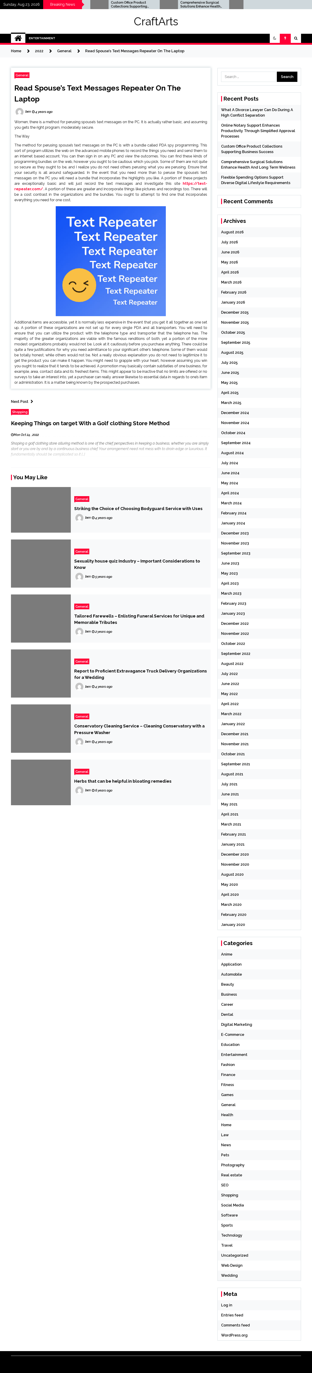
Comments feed (235, 1325)
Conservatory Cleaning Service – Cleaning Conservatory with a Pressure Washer (139, 729)
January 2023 (233, 613)
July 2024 (229, 463)
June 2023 (230, 563)
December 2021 (235, 734)
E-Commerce (232, 1034)
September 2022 (235, 653)
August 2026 (232, 232)
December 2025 (235, 312)
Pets (225, 1155)
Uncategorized (234, 1255)
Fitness (227, 1085)
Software (229, 1215)
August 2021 (232, 774)
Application (231, 964)
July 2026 (229, 242)
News (226, 1145)
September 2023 (235, 553)
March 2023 (231, 593)
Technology (231, 1235)
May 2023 (229, 573)
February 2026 (233, 292)
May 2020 (229, 884)
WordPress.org (234, 1335)
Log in (226, 1305)
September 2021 (235, 764)
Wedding (229, 1275)
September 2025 (235, 342)
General (22, 75)
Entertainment (42, 38)
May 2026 (229, 262)
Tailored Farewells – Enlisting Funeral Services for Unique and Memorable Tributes (139, 619)
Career (227, 1004)
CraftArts (156, 21)
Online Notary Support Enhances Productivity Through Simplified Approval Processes (258, 130)
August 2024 (232, 453)
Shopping (20, 412)
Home (226, 1125)
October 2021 (233, 754)
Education (230, 1044)
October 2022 (233, 643)
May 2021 (229, 804)
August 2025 (232, 352)
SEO (224, 1185)
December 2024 (235, 413)
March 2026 (231, 282)
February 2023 (233, 603)
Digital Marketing (236, 1024)
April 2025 (229, 393)
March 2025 (231, 403)
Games (227, 1095)
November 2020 (235, 864)
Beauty (227, 984)
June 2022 (230, 684)
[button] (275, 38)
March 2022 (231, 714)
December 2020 (235, 854)
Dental (227, 1014)
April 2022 (230, 704)
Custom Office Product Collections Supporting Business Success (102, 4)
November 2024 (235, 423)
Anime (226, 954)
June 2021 (230, 794)
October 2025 (233, 332)
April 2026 (230, 272)
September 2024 (236, 443)
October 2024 (233, 433)
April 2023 (230, 583)
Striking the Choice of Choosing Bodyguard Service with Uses (138, 508)
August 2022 (232, 664)
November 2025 (235, 322)
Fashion (228, 1065)
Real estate (231, 1175)
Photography (233, 1165)
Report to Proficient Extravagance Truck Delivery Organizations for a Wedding (140, 674)
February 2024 (233, 513)
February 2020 (233, 914)
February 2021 (233, 834)
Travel (227, 1245)
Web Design (232, 1265)
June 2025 (230, 372)
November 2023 (235, 543)
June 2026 (230, 252)
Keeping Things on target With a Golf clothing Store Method (90, 423)
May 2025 (229, 382)
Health (227, 1115)
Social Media (232, 1205)
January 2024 (233, 523)
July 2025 (229, 362)
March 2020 (231, 904)
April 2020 (230, 894)
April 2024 (230, 493)
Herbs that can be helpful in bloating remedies (123, 781)
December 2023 (235, 533)
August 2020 (232, 874)
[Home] (18, 38)
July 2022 (229, 674)
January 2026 (233, 302)
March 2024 (231, 503)
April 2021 (229, 814)
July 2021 (229, 784)
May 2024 (229, 483)
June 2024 (230, 473)
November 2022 (235, 633)
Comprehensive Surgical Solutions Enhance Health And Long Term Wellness (174, 4)
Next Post (19, 401)
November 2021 (235, 744)
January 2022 (233, 724)
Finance (228, 1075)
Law (225, 1135)
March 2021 (231, 824)
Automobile (231, 974)
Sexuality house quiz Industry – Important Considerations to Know (137, 564)
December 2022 (235, 623)
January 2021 (233, 844)
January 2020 (233, 924)
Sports (227, 1225)
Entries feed (232, 1315)
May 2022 (229, 694)
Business (229, 994)
